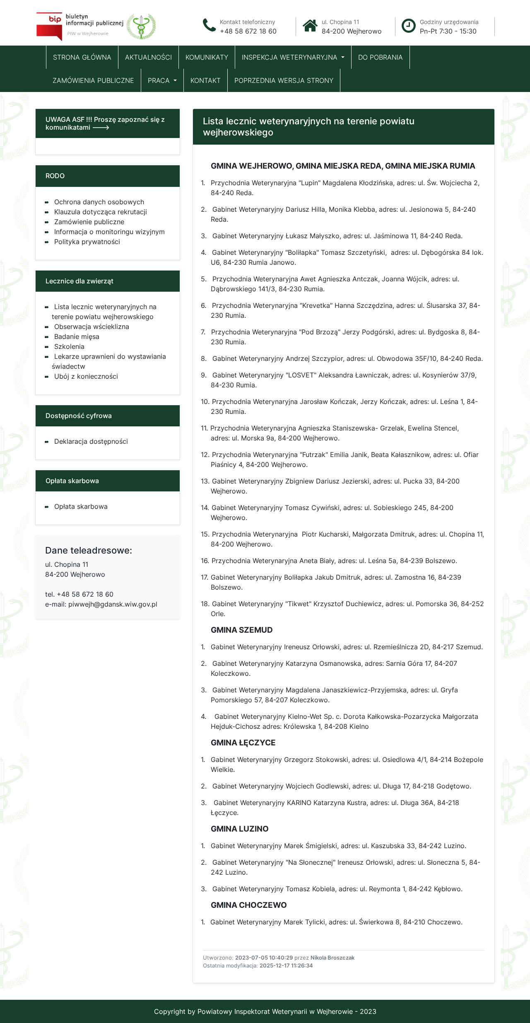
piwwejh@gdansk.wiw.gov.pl (112, 604)
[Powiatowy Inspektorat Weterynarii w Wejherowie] (97, 24)
